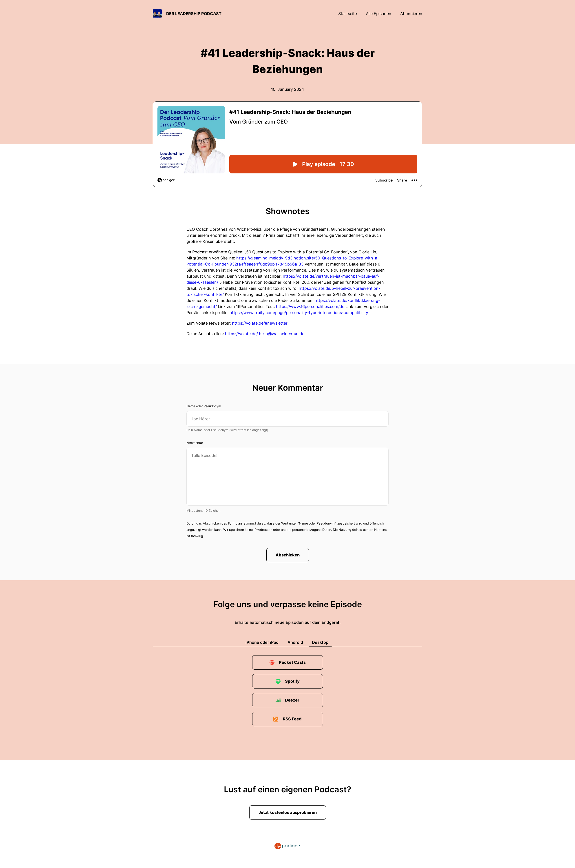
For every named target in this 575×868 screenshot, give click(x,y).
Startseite (347, 13)
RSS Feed (292, 719)
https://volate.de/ (241, 333)
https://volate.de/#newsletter (260, 323)
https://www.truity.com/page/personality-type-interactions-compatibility (299, 312)
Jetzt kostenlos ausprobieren (288, 812)
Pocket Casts (292, 662)
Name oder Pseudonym (203, 406)
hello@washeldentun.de (281, 333)
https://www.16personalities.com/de (310, 306)
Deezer (292, 700)
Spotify (292, 681)
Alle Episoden (378, 13)
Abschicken (288, 555)
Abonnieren (411, 13)
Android (295, 642)
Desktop (320, 642)
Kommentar (194, 443)
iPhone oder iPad (262, 642)
